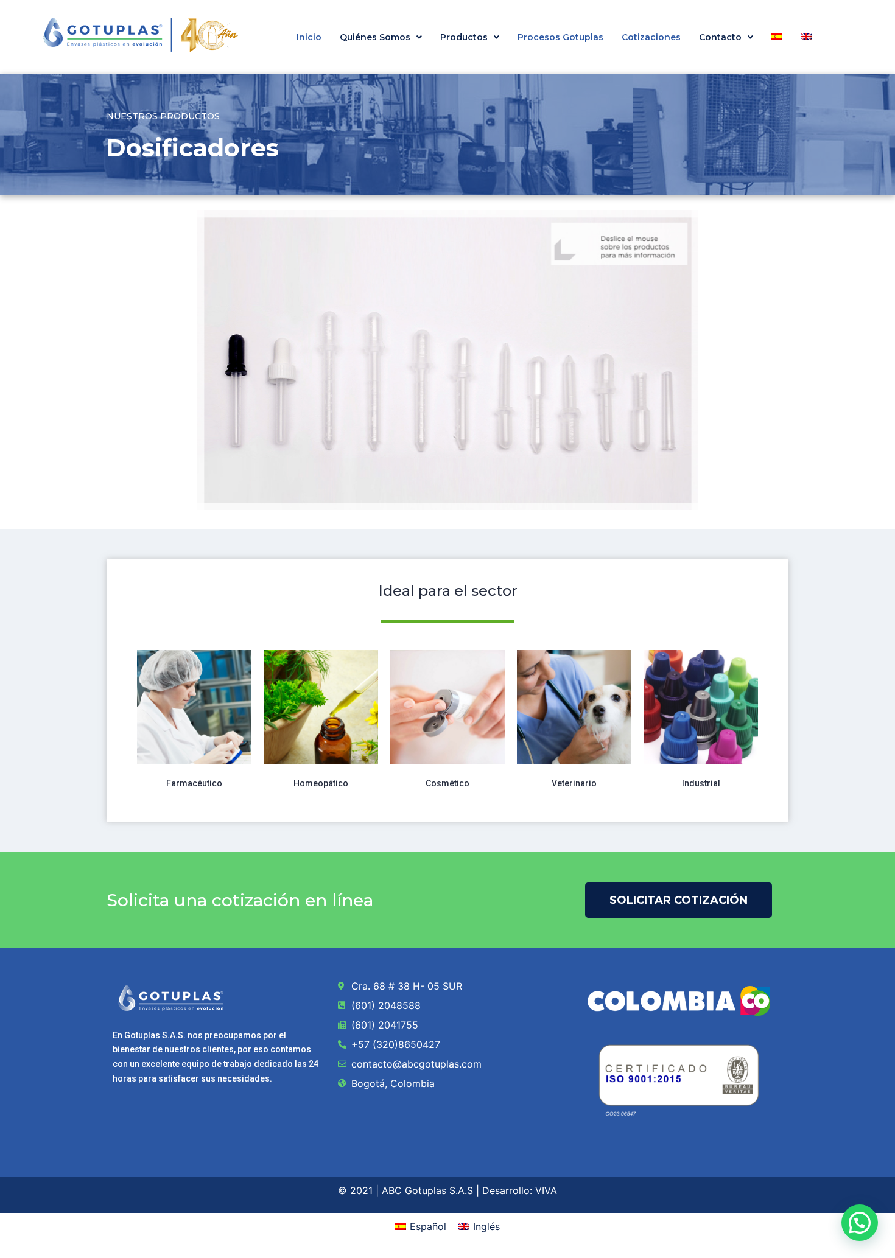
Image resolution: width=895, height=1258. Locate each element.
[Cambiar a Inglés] (806, 36)
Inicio (309, 37)
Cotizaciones (651, 37)
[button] (381, 37)
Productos (464, 37)
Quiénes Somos (375, 37)
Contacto (720, 37)
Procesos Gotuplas (560, 37)
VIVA (546, 1190)
